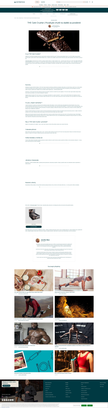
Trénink (34, 13)
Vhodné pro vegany (68, 392)
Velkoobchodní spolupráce (85, 394)
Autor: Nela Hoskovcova (23, 293)
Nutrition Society (68, 253)
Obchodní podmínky (84, 392)
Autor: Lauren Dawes (63, 348)
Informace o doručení (48, 392)
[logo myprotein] (19, 2)
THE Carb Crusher (28, 60)
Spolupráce (82, 396)
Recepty (54, 13)
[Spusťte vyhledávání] (57, 2)
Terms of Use (7, 407)
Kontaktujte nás (47, 386)
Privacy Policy (3, 407)
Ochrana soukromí (84, 390)
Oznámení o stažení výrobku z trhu (50, 396)
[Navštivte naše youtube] (8, 400)
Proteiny (67, 384)
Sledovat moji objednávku (49, 394)
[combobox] (72, 2)
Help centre (47, 388)
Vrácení (46, 390)
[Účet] (90, 2)
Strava (41, 13)
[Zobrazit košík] (92, 2)
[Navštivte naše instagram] (2, 400)
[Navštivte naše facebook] (4, 400)
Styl (47, 13)
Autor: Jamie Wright (62, 293)
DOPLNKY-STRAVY (54, 20)
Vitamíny (67, 394)
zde (58, 255)
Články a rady (67, 388)
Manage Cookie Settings (77, 405)
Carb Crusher (34, 224)
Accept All (90, 405)
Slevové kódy (102, 384)
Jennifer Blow (45, 240)
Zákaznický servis (48, 384)
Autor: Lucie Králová (63, 320)
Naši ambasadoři (62, 13)
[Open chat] (13, 400)
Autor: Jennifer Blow (56, 26)
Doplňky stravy (72, 13)
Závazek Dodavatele (84, 398)
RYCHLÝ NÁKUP (34, 226)
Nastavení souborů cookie (6, 394)
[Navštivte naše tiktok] (6, 400)
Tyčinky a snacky (68, 390)
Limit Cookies (84, 405)
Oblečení (67, 386)
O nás (82, 384)
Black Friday (102, 386)
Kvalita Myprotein (83, 386)
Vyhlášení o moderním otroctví (85, 388)
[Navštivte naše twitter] (10, 400)
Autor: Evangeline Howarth (23, 320)
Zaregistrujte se (6, 385)
